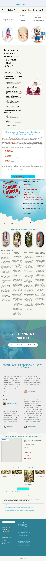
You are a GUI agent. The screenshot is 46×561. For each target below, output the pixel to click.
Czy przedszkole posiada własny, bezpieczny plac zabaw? (16, 512)
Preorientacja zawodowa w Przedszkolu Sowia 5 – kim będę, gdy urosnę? (23, 537)
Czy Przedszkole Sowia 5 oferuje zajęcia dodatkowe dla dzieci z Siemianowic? (19, 510)
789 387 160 (27, 458)
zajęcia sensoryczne (30, 196)
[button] (23, 495)
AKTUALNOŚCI (18, 2)
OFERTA (35, 2)
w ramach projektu (15, 143)
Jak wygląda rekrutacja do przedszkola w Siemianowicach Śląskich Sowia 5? (19, 507)
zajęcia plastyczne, (29, 192)
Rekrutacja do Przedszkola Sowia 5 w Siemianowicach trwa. (23, 133)
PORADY (18, 4)
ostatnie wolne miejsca (9, 138)
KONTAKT (25, 4)
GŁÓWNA (9, 2)
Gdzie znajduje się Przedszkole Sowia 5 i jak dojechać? (15, 504)
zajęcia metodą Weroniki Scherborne (34, 197)
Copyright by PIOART (23, 558)
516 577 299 (27, 453)
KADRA (27, 2)
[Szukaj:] (8, 522)
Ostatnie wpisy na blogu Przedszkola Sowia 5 (23, 467)
